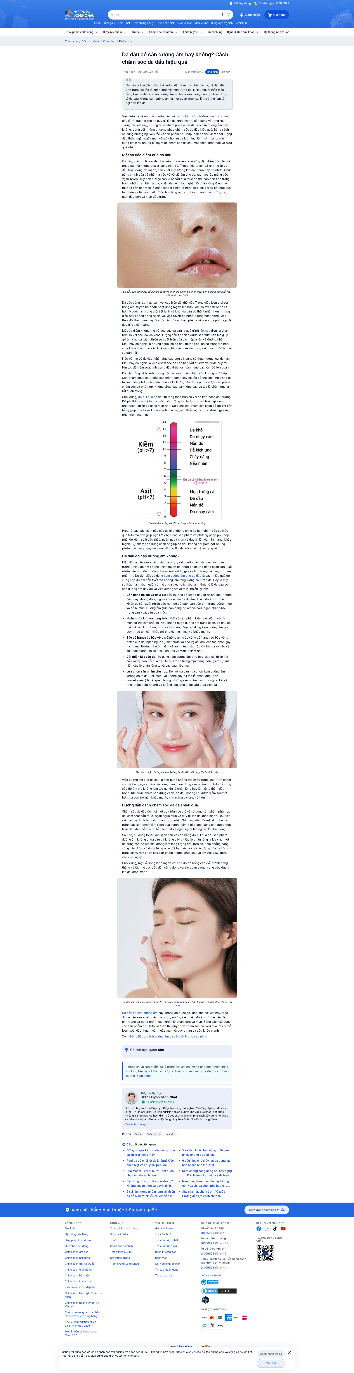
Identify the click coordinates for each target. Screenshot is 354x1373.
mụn (181, 539)
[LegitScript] (218, 1300)
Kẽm (120, 23)
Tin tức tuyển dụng (167, 1269)
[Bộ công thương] (209, 1282)
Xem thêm (143, 1075)
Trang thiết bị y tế (121, 1251)
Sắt (128, 23)
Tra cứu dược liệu (166, 1246)
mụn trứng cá (215, 192)
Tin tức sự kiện (164, 1275)
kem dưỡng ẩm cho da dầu (182, 575)
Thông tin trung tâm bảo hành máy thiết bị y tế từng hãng (83, 1314)
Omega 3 (109, 23)
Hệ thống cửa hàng (76, 1234)
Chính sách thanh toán (78, 1281)
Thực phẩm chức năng (124, 1228)
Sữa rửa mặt (184, 23)
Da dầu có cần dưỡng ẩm (139, 1013)
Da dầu (127, 161)
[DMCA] (218, 1291)
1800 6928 (282, 3)
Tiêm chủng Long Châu (124, 1263)
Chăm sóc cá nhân (121, 1246)
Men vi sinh (201, 23)
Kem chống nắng (143, 23)
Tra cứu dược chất (166, 1240)
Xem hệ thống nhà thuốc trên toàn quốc (114, 1210)
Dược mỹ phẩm (119, 1234)
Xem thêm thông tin (136, 1124)
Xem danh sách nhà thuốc (267, 1210)
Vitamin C (241, 23)
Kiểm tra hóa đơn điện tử (80, 1287)
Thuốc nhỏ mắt (165, 23)
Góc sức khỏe (90, 41)
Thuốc (114, 1240)
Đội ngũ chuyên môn (168, 1263)
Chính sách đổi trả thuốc (79, 1263)
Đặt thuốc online (120, 1257)
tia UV (221, 848)
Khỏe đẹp (109, 41)
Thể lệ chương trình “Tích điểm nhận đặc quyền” (80, 1323)
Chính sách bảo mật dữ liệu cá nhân (83, 1295)
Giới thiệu (70, 1228)
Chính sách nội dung (77, 1257)
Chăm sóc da (154, 1134)
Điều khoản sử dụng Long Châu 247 (81, 1333)
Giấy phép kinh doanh (78, 1240)
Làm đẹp (171, 1134)
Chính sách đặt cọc (76, 1251)
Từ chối (271, 1363)
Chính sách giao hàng (78, 1269)
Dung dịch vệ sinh (222, 23)
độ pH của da (147, 397)
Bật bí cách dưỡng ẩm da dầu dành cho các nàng (172, 1036)
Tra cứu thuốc (163, 1234)
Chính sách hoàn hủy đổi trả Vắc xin (82, 1304)
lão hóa (205, 330)
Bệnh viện (161, 1257)
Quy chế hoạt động (76, 1246)
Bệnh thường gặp (165, 1251)
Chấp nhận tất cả (271, 1353)
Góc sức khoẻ (164, 1228)
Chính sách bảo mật (77, 1275)
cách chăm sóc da (188, 116)
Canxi (97, 23)
